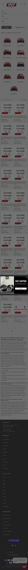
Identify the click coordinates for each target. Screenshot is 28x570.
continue (21, 288)
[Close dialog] (26, 277)
